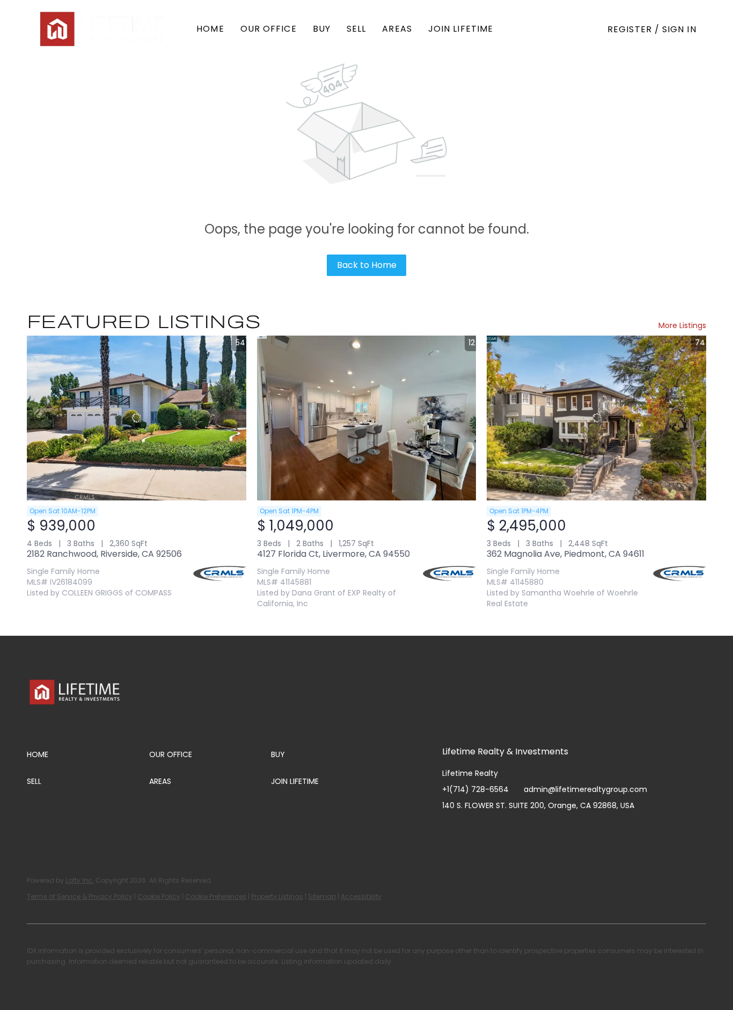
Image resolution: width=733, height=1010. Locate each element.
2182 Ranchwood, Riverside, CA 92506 (104, 554)
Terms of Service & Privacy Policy (80, 896)
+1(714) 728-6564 (475, 789)
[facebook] (450, 830)
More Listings (682, 325)
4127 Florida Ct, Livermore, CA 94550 (333, 554)
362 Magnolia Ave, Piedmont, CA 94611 (565, 554)
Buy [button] (322, 29)
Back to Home (367, 265)
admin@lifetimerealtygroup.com (585, 789)
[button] (103, 29)
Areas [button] (397, 29)
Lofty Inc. (79, 880)
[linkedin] (472, 830)
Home (210, 29)
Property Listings (277, 896)
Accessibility (361, 896)
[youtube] (515, 830)
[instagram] (493, 830)
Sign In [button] (679, 29)
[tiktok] (536, 830)
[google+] (557, 830)
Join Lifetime (460, 29)
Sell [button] (356, 29)
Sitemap (322, 896)
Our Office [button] (268, 29)
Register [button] (629, 29)
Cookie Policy (158, 896)
